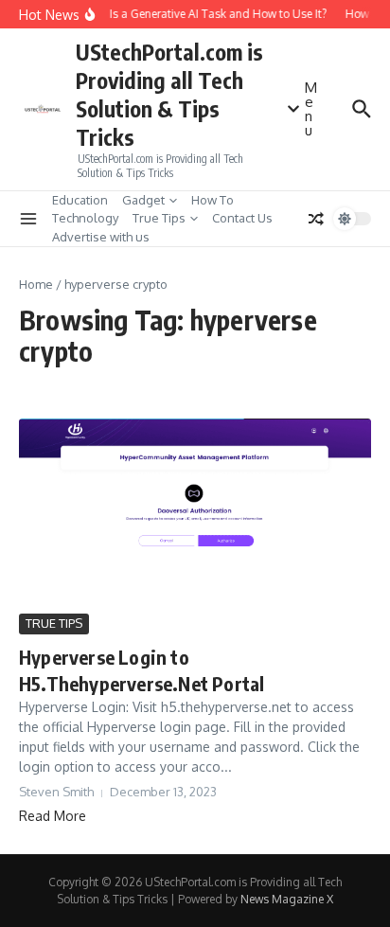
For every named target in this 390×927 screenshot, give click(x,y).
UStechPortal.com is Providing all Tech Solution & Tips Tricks (169, 94)
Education (80, 199)
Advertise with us (101, 236)
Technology (85, 217)
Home (36, 284)
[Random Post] (316, 218)
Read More (52, 816)
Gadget (143, 199)
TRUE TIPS (54, 623)
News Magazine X (286, 899)
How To (212, 199)
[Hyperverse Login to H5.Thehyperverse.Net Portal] (195, 514)
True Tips (159, 217)
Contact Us (242, 217)
